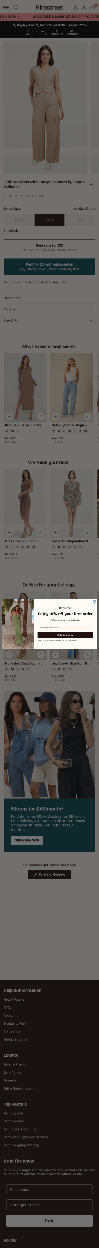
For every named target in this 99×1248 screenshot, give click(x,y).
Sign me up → (65, 635)
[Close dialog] (94, 601)
